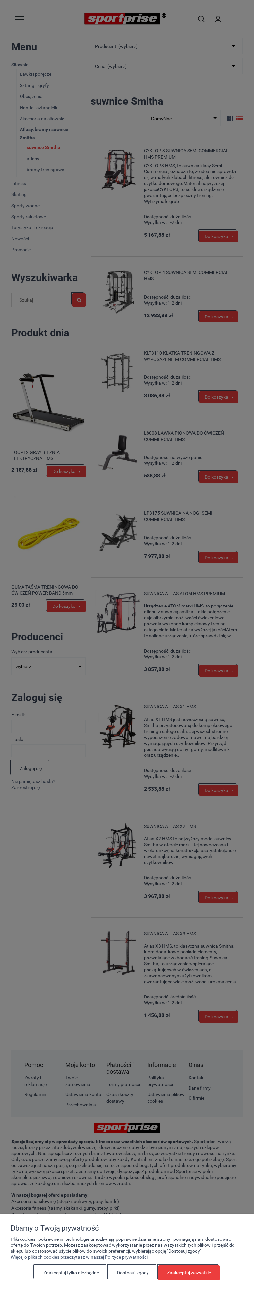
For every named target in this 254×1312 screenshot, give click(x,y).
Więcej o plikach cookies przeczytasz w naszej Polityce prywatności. (80, 1257)
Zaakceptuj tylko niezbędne (71, 1272)
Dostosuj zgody (133, 1272)
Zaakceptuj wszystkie (189, 1272)
